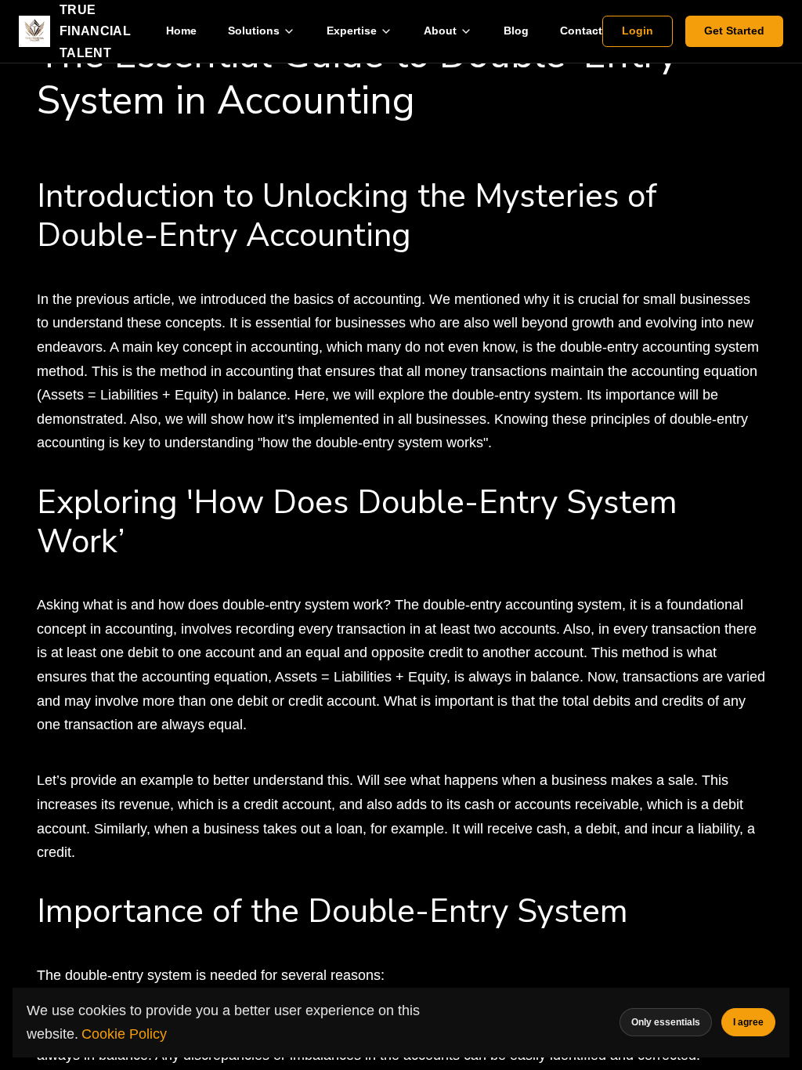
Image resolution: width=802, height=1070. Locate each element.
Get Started (734, 30)
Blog (516, 30)
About (440, 30)
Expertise (352, 30)
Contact (581, 30)
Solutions (254, 30)
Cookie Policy (124, 1034)
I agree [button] (748, 1022)
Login (637, 30)
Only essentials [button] (665, 1022)
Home (181, 30)
